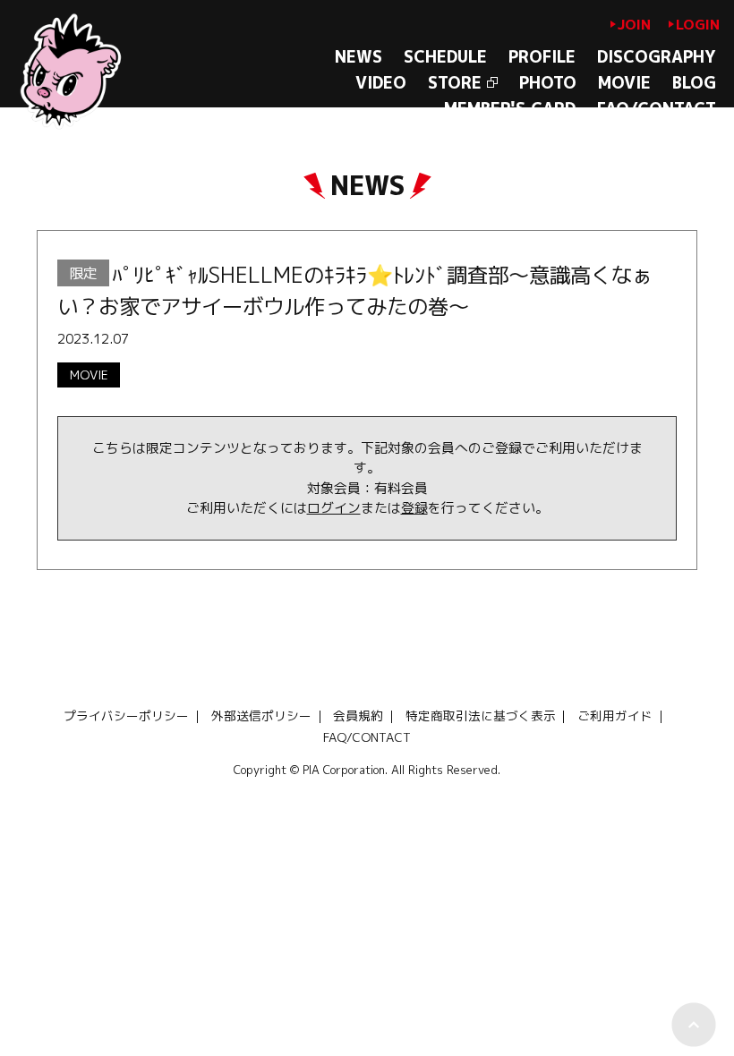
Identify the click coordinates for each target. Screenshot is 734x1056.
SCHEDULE (445, 57)
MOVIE (624, 83)
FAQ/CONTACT (656, 109)
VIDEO (380, 83)
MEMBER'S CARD (510, 109)
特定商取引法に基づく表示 (480, 715)
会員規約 (358, 715)
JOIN (634, 24)
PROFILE (542, 57)
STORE (455, 83)
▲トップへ (693, 1024)
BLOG (694, 83)
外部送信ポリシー (261, 715)
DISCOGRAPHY (656, 57)
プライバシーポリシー (126, 715)
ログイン (334, 507)
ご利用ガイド (615, 715)
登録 (414, 507)
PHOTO (547, 83)
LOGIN (698, 24)
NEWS (358, 57)
